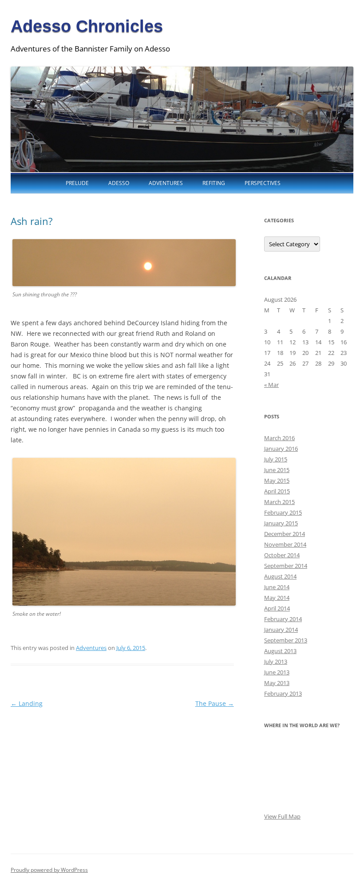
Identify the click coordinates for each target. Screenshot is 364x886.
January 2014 (281, 630)
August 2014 (280, 576)
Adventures (166, 183)
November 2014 (285, 544)
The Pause (214, 703)
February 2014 (283, 619)
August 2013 (280, 651)
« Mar (271, 385)
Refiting (213, 183)
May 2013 (276, 683)
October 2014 (282, 555)
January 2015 (281, 523)
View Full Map (282, 816)
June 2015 (276, 470)
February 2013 (283, 693)
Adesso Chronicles (87, 26)
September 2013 (285, 640)
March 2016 (279, 438)
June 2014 (276, 587)
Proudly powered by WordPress (49, 870)
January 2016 (281, 449)
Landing (27, 703)
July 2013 (275, 661)
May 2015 (276, 480)
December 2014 (284, 534)
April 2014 (277, 608)
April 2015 (277, 491)
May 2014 (276, 598)
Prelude (77, 183)
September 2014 (285, 566)
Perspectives (263, 183)
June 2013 (276, 672)
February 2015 (283, 512)
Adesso (118, 183)
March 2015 (279, 502)
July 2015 (275, 459)
